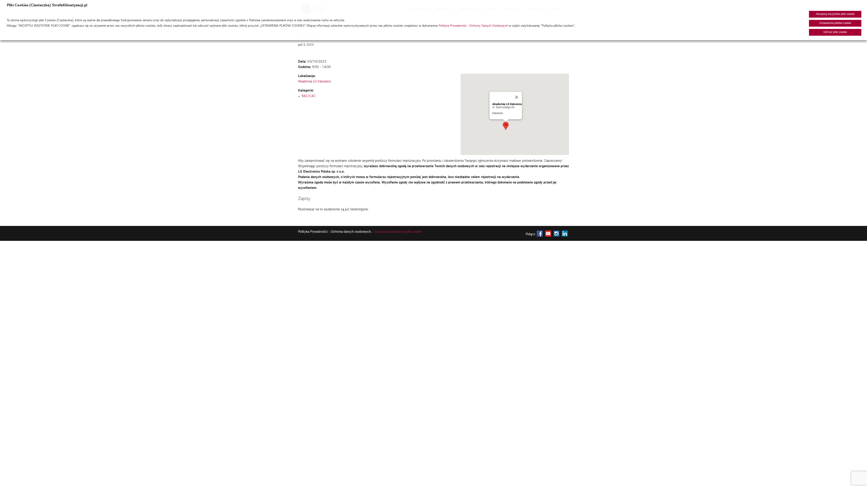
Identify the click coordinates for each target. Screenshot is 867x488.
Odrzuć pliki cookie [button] (835, 32)
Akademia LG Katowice (314, 82)
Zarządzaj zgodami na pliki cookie (397, 232)
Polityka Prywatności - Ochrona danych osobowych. (335, 232)
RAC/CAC (309, 96)
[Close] (516, 97)
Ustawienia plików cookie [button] (835, 23)
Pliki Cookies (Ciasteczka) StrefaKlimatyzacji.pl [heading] (47, 5)
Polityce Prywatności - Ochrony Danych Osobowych (473, 26)
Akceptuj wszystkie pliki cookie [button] (835, 14)
